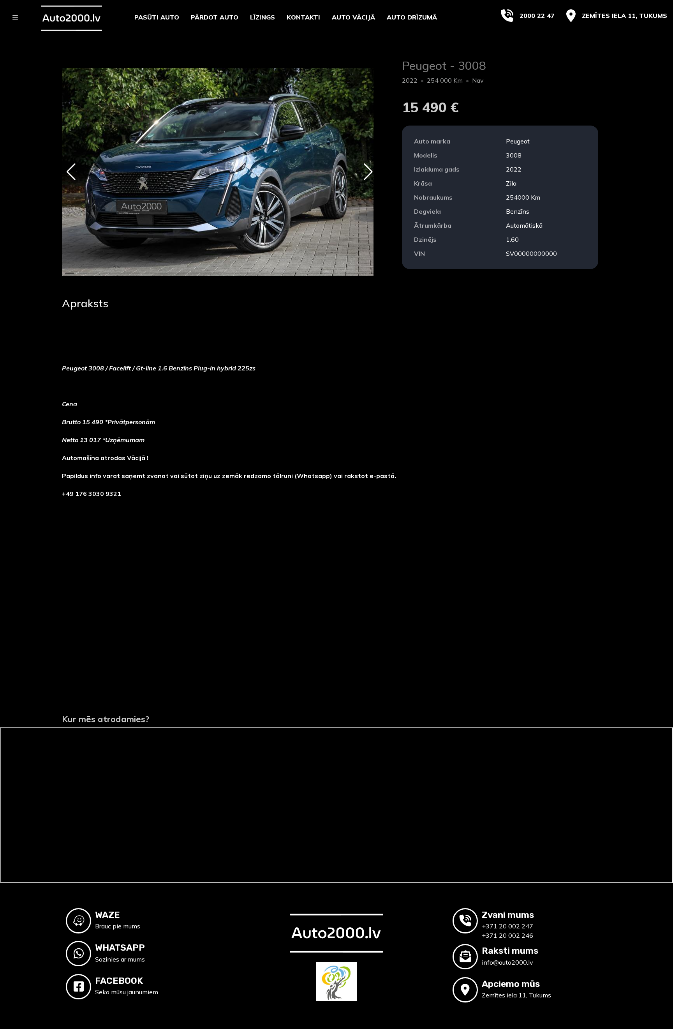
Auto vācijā (353, 17)
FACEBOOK (119, 980)
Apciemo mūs (511, 983)
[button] (71, 172)
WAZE (107, 914)
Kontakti (303, 17)
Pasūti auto (156, 17)
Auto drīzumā (412, 17)
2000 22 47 (537, 15)
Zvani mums (508, 914)
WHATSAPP (120, 947)
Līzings (262, 17)
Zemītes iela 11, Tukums (624, 15)
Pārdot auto (214, 17)
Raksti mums (510, 950)
